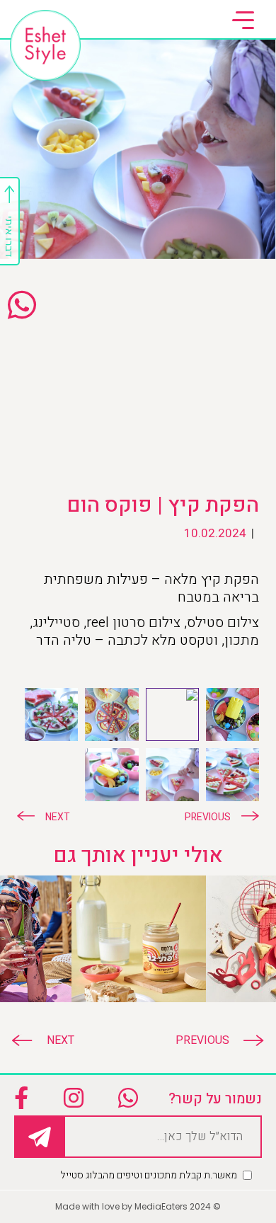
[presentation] (212, 1040)
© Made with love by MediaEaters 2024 (138, 1206)
